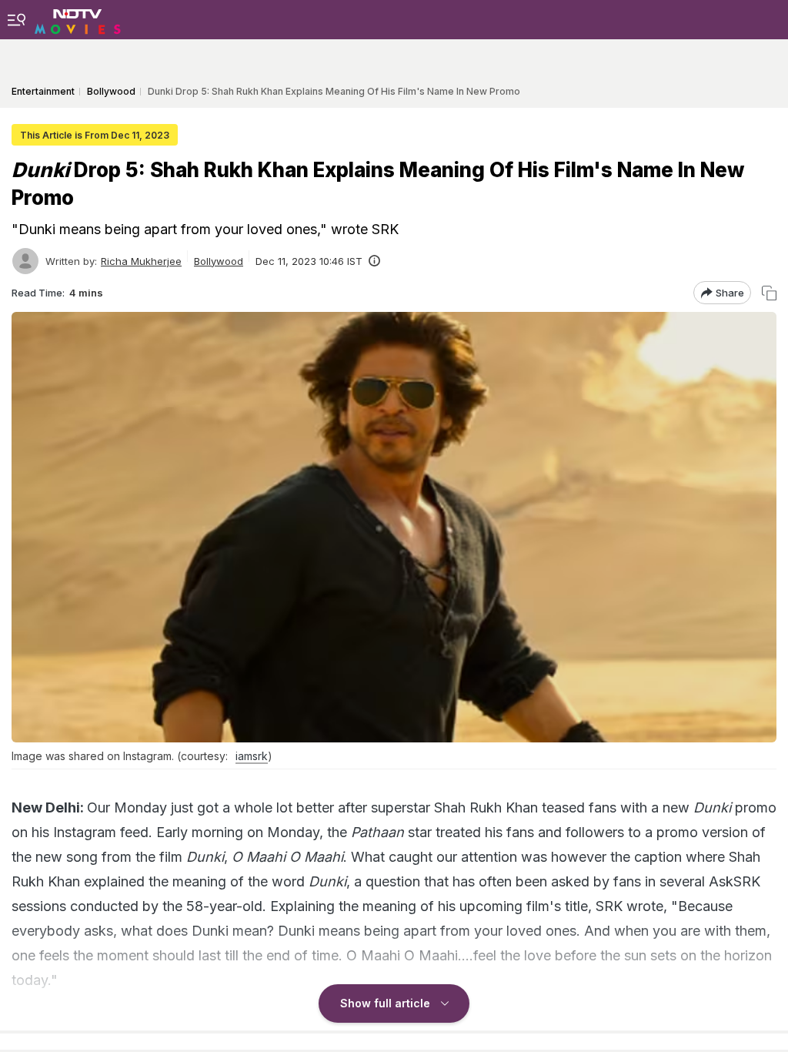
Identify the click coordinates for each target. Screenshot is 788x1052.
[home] (78, 19)
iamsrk (251, 755)
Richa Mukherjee (141, 261)
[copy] (769, 293)
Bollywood (218, 261)
